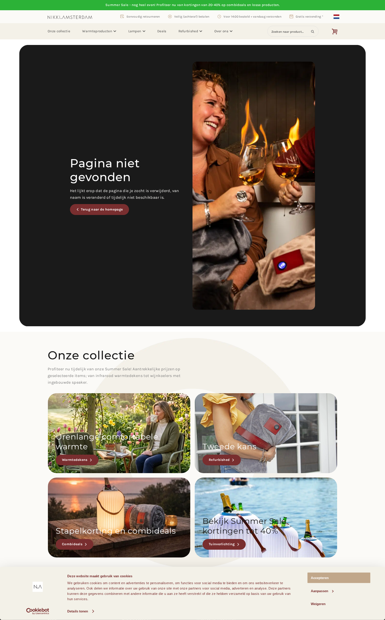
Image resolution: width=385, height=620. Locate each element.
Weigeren (318, 604)
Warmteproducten (97, 31)
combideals (236, 5)
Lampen (134, 31)
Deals (161, 31)
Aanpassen (319, 591)
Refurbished (188, 31)
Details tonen (77, 611)
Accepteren (320, 578)
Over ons (221, 31)
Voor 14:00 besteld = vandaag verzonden (252, 16)
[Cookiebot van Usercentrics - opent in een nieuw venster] (37, 611)
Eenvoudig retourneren (143, 16)
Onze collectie (59, 31)
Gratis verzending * (309, 16)
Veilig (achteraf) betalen (191, 16)
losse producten (265, 5)
